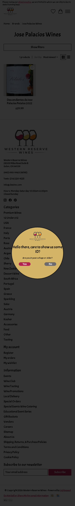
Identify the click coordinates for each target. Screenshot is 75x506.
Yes (25, 264)
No (50, 264)
